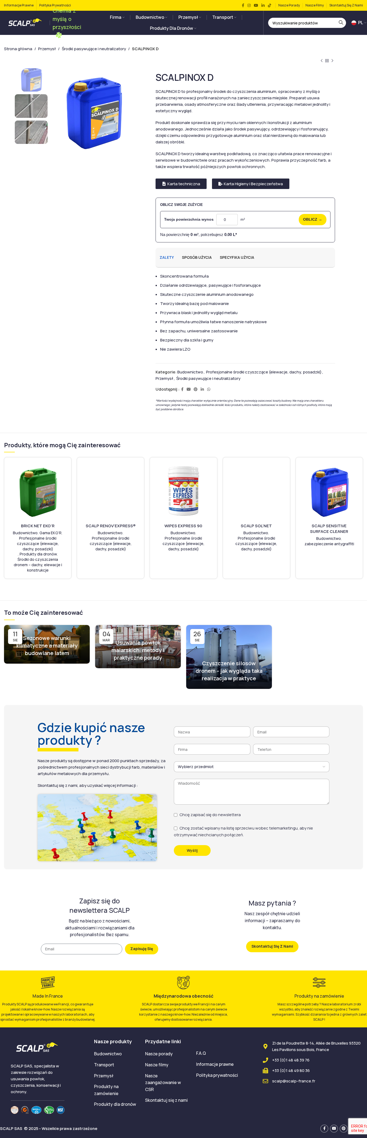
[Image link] (15, 1109)
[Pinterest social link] (195, 389)
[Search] (341, 23)
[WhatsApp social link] (209, 389)
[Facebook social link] (243, 5)
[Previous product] (321, 61)
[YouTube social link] (256, 5)
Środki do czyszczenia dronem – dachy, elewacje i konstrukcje (38, 565)
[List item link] (115, 1053)
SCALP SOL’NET (256, 526)
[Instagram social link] (249, 5)
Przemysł (47, 49)
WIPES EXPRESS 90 (183, 526)
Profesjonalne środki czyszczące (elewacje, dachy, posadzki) (264, 372)
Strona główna (18, 49)
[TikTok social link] (269, 5)
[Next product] (332, 61)
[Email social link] (188, 389)
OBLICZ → (312, 219)
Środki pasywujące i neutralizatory (94, 49)
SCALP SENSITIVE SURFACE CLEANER (329, 528)
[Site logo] (25, 22)
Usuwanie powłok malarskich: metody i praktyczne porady (137, 650)
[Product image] (37, 491)
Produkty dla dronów (38, 554)
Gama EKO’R (50, 532)
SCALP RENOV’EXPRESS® (111, 526)
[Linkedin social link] (263, 5)
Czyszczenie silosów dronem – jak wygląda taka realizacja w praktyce (229, 671)
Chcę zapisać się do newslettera (210, 814)
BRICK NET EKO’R (38, 526)
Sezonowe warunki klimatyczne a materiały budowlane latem (47, 645)
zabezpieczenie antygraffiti (329, 543)
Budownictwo (190, 372)
